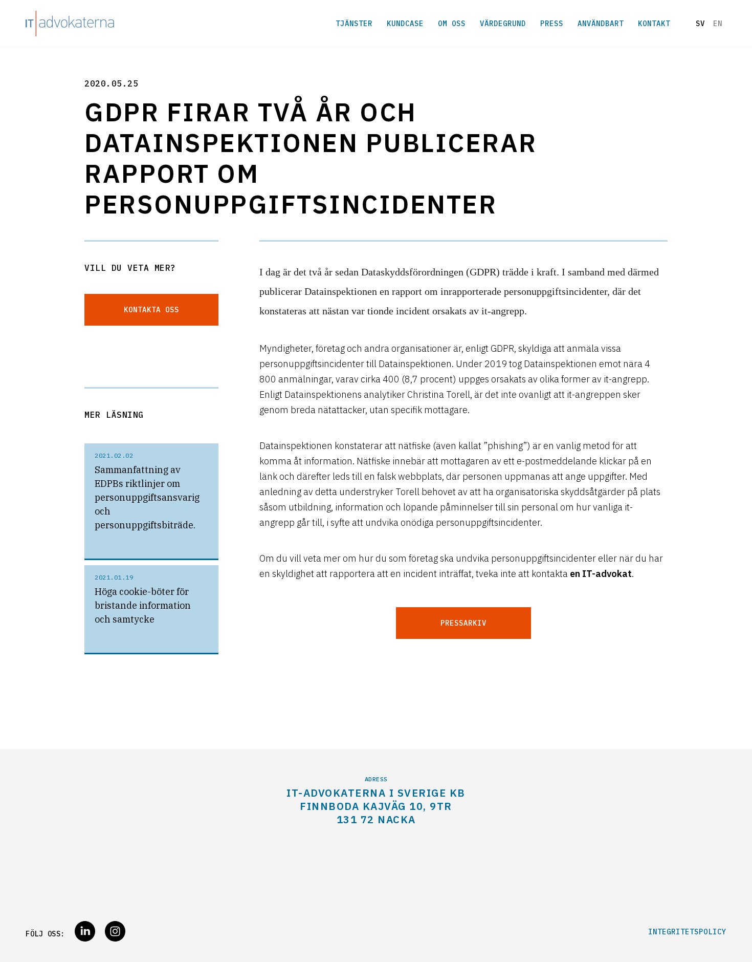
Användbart (601, 23)
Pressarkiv (463, 623)
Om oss (452, 23)
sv (700, 23)
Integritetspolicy (687, 931)
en (717, 23)
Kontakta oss (151, 309)
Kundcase (405, 23)
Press (551, 23)
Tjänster (354, 23)
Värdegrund (503, 23)
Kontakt (654, 23)
